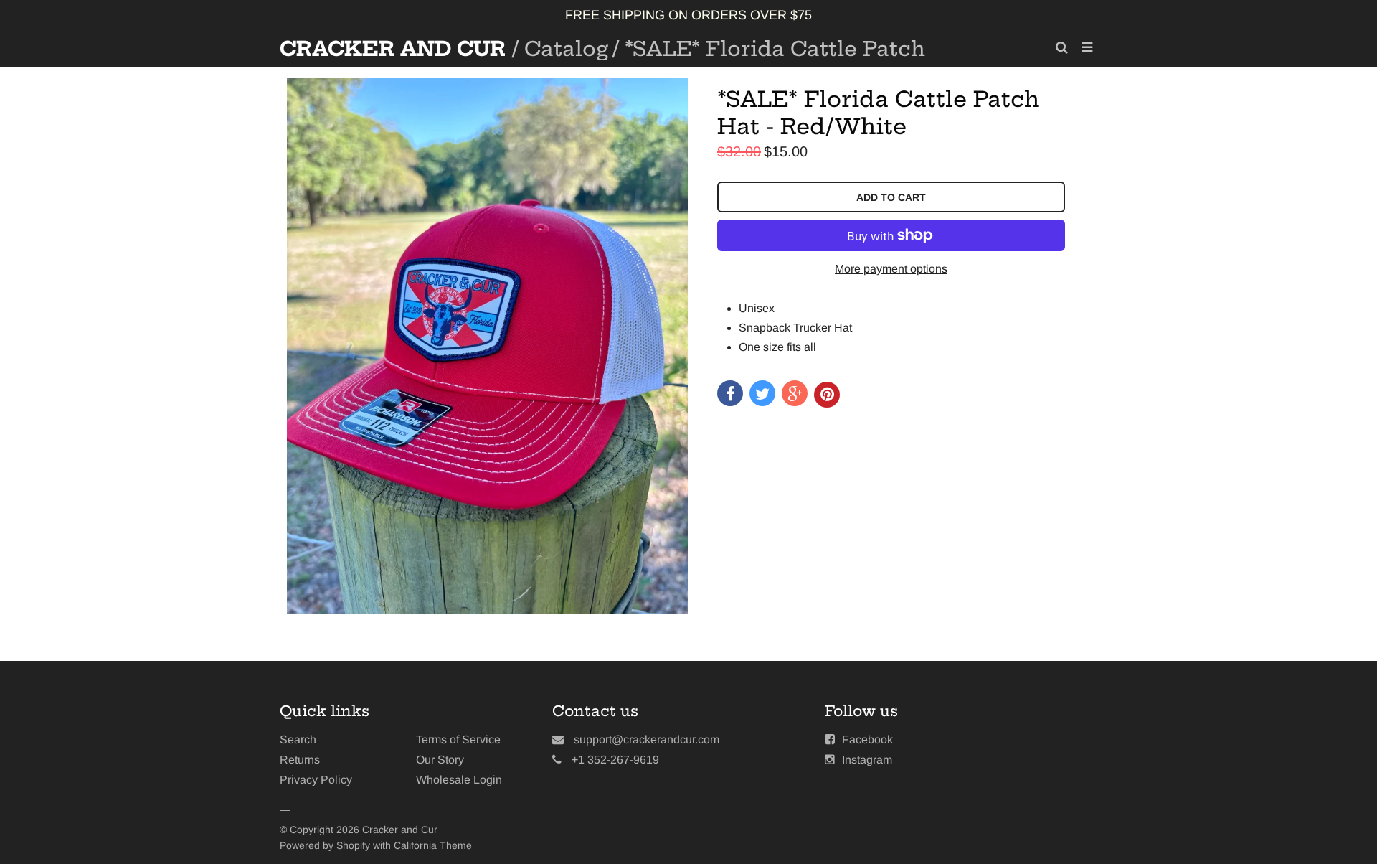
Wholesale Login (459, 780)
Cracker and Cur (399, 829)
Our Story (440, 759)
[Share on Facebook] (730, 393)
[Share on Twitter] (762, 393)
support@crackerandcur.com (646, 739)
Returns (300, 759)
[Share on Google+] (795, 393)
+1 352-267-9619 (615, 759)
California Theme (433, 845)
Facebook (867, 739)
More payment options (891, 269)
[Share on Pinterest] (827, 395)
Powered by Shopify (325, 845)
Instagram (867, 759)
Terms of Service (458, 739)
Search (298, 739)
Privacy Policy (316, 780)
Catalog (566, 48)
